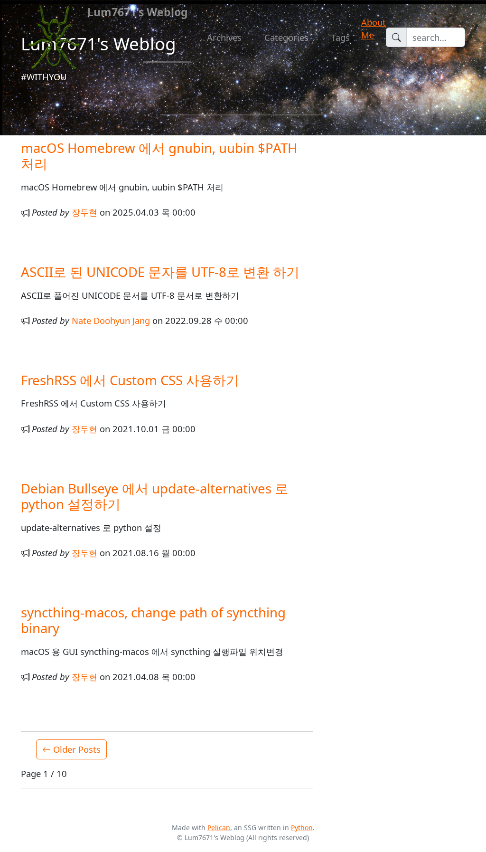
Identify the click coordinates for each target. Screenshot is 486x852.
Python (302, 827)
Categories (286, 37)
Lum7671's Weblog (137, 11)
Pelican (218, 827)
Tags (340, 37)
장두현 (84, 212)
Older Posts (76, 749)
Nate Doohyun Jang (111, 320)
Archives (224, 37)
